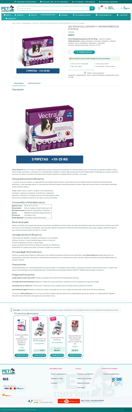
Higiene (64, 15)
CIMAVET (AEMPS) (79, 270)
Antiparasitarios (82, 15)
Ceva (53, 296)
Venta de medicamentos (111, 374)
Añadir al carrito (85, 52)
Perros (20, 15)
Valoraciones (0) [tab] (34, 83)
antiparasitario (110, 75)
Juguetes (123, 15)
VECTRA (71, 77)
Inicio (8, 15)
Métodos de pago (57, 378)
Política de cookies (83, 383)
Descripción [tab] (19, 83)
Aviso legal (80, 387)
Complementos (104, 15)
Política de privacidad (84, 378)
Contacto (54, 383)
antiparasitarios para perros (80, 293)
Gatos (34, 15)
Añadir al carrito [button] (22, 355)
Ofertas (12, 18)
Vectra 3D (35, 23)
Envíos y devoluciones (58, 374)
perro (117, 75)
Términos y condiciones (85, 374)
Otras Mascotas (47, 14)
